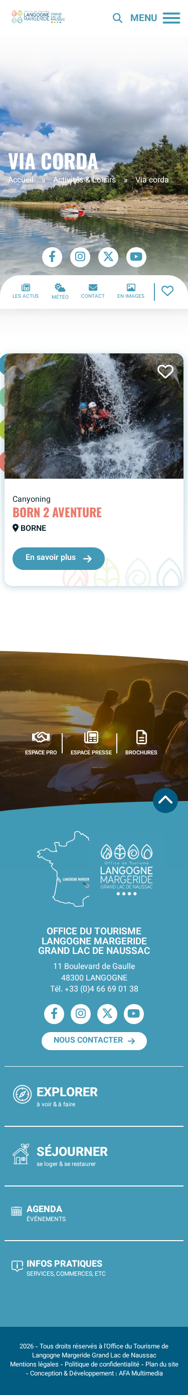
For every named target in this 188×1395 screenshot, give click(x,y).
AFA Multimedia (141, 1374)
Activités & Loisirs (84, 180)
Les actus (26, 296)
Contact (93, 296)
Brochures (141, 752)
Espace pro (41, 752)
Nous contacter (88, 1041)
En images (130, 296)
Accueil (21, 180)
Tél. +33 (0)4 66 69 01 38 (94, 989)
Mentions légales (34, 1365)
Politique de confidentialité (102, 1365)
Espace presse (91, 752)
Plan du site (161, 1365)
